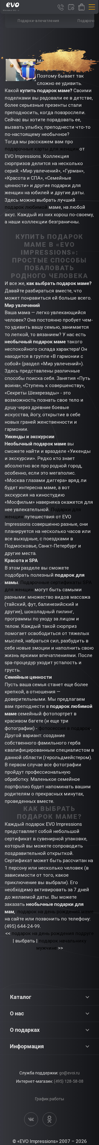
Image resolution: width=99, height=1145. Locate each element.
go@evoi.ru (69, 1072)
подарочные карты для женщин (41, 149)
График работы (49, 1098)
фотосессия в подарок (64, 728)
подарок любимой (26, 207)
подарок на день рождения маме (55, 911)
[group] (38, 21)
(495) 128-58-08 (68, 1081)
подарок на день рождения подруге (53, 933)
